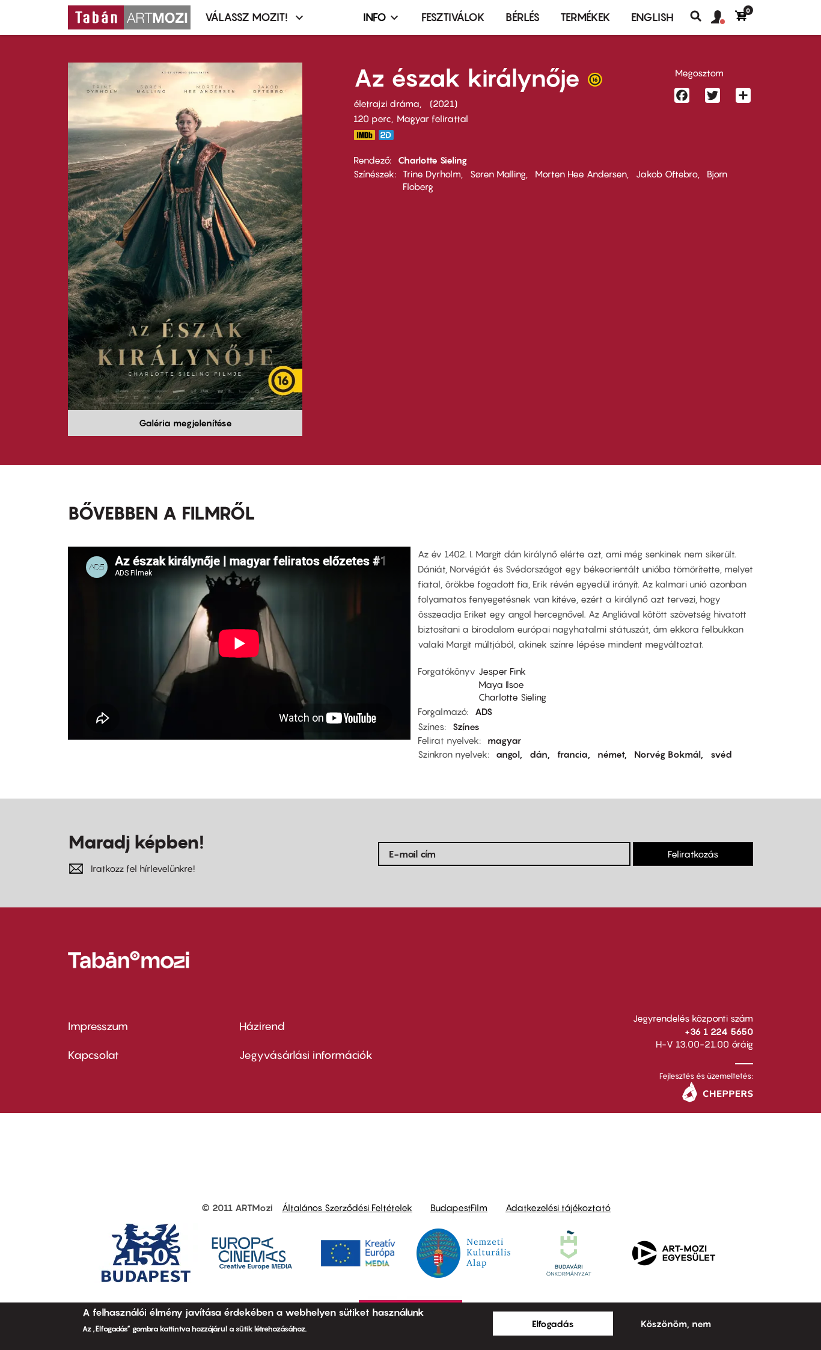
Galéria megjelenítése (185, 422)
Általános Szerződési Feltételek (347, 1207)
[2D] (389, 135)
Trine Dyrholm (432, 173)
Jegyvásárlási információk (306, 1055)
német (610, 754)
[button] (723, 17)
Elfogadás (553, 1323)
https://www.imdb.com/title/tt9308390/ (364, 135)
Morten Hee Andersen (581, 173)
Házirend (262, 1026)
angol (508, 754)
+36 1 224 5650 (719, 1031)
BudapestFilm (458, 1207)
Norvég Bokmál (667, 754)
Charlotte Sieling (432, 160)
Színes (466, 726)
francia (572, 754)
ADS (483, 711)
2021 (443, 103)
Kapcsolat (93, 1055)
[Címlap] (129, 17)
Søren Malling (498, 173)
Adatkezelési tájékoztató (558, 1207)
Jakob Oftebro (667, 173)
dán (539, 754)
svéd (721, 754)
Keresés (700, 16)
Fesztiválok (453, 17)
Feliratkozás (693, 853)
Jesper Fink (502, 671)
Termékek (585, 17)
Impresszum (98, 1026)
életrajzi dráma (386, 103)
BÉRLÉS (522, 17)
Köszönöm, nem (676, 1323)
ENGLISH (652, 17)
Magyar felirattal (432, 118)
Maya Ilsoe (501, 684)
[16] (595, 82)
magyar (504, 740)
